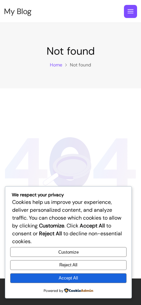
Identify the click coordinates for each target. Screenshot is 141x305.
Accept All (68, 278)
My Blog (17, 11)
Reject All (68, 264)
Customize (68, 252)
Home (56, 65)
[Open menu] (130, 11)
